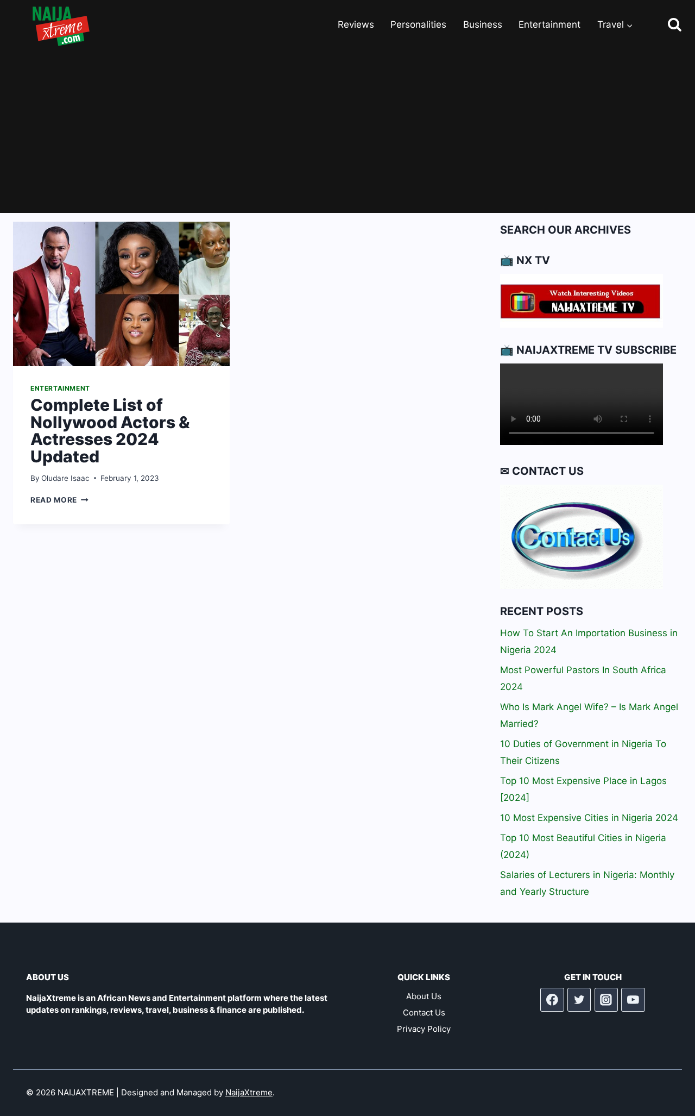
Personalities (418, 24)
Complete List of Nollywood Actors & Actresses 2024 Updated (110, 430)
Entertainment (549, 24)
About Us (423, 996)
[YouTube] (633, 1000)
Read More (59, 500)
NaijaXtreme (249, 1092)
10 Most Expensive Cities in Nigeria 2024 (589, 817)
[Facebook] (552, 1000)
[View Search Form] (665, 25)
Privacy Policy (424, 1029)
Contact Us (424, 1012)
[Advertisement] (347, 131)
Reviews (356, 24)
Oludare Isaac (65, 478)
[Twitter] (579, 1000)
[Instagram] (606, 1000)
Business (482, 24)
